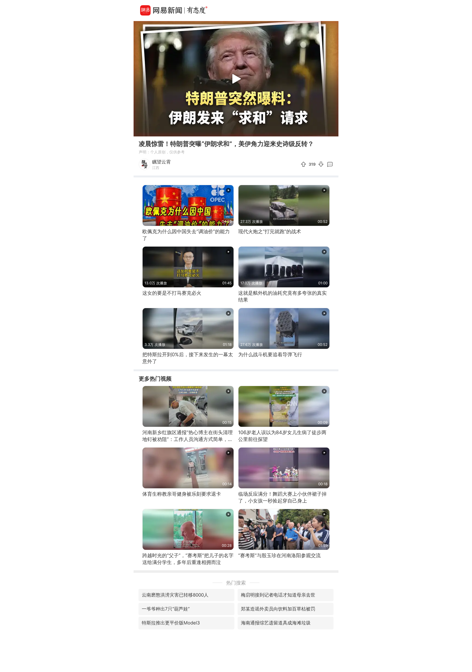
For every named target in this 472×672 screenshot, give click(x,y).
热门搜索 (236, 583)
